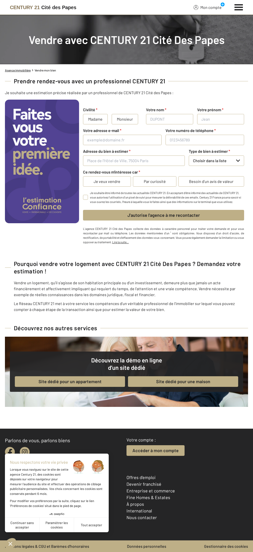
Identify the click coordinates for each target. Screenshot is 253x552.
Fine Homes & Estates (148, 497)
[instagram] (25, 452)
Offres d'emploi (141, 477)
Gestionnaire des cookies (226, 546)
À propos (135, 504)
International (139, 510)
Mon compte (211, 7)
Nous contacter (141, 517)
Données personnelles (146, 546)
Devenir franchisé (143, 484)
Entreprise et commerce (150, 490)
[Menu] (238, 6)
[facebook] (10, 452)
